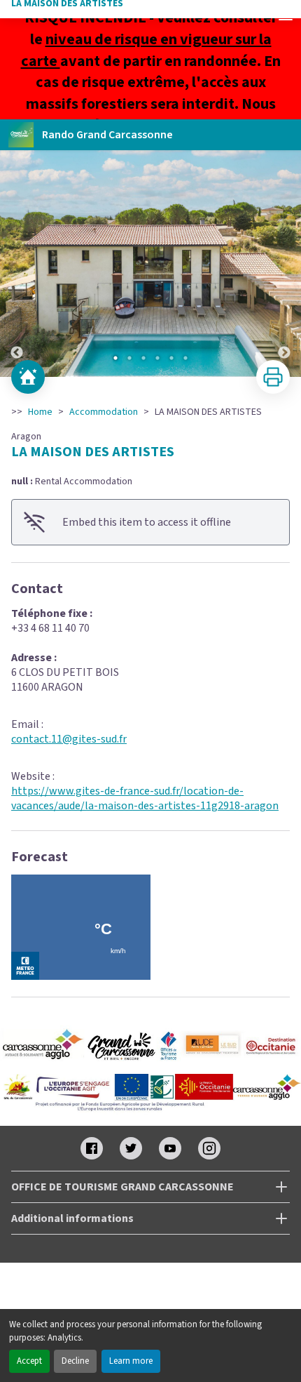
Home (40, 412)
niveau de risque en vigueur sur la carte (146, 50)
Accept (29, 1361)
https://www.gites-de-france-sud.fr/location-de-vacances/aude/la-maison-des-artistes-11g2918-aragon (145, 798)
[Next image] (284, 263)
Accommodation (103, 412)
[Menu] (285, 15)
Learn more (131, 1361)
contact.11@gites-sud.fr (69, 739)
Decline (75, 1361)
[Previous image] (17, 263)
